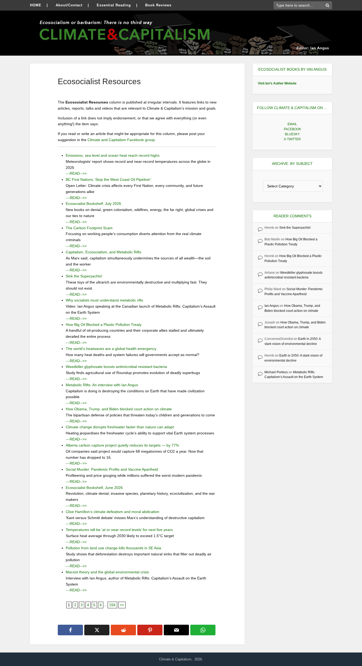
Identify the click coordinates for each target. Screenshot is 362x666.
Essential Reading (114, 5)
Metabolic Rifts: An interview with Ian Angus (102, 385)
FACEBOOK (292, 129)
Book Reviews (158, 5)
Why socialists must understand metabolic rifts (104, 300)
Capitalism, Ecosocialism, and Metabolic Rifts (103, 252)
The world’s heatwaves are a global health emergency (111, 348)
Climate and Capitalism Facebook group (121, 140)
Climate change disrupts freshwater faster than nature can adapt (120, 427)
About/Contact (69, 5)
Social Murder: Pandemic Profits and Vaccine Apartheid (112, 469)
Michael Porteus (276, 372)
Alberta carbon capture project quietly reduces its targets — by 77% (122, 445)
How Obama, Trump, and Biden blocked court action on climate (119, 409)
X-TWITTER (292, 139)
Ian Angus (271, 306)
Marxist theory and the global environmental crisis (107, 572)
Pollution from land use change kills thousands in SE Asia (113, 548)
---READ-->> (76, 173)
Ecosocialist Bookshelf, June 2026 (94, 487)
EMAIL (292, 124)
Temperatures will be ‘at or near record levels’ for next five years (119, 530)
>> (122, 605)
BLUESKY (292, 134)
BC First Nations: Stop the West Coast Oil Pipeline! (108, 179)
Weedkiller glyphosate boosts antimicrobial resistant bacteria (116, 366)
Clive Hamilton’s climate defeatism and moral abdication (112, 512)
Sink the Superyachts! (84, 276)
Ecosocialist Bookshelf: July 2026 (93, 203)
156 (112, 605)
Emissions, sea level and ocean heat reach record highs (113, 155)
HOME (35, 5)
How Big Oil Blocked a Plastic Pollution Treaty (104, 324)
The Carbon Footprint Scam (89, 228)
